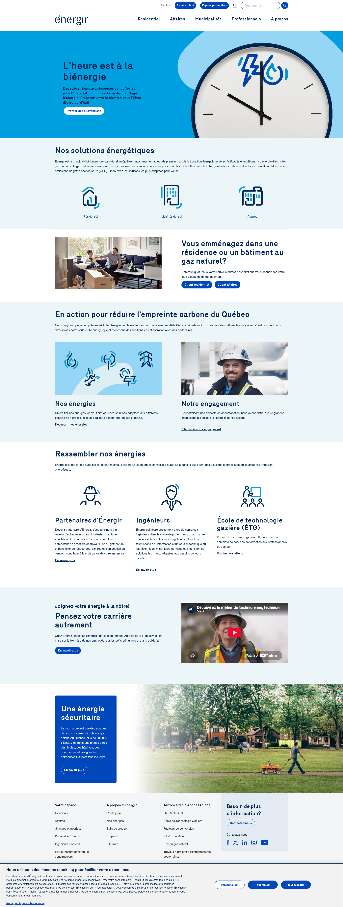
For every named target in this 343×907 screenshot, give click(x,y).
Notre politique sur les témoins (25, 903)
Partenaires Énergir (67, 836)
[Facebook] (228, 843)
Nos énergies (115, 821)
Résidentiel (62, 813)
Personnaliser (229, 885)
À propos (279, 19)
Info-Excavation (174, 836)
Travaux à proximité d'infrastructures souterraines (187, 853)
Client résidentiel (196, 284)
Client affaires (227, 284)
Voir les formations (230, 553)
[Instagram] (254, 843)
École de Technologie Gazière (183, 821)
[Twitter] (235, 843)
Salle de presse (117, 828)
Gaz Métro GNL (174, 813)
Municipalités (208, 19)
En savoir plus (65, 560)
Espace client (185, 5)
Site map (112, 844)
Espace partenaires (214, 5)
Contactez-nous (241, 823)
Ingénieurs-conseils (67, 844)
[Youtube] (264, 843)
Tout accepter (296, 885)
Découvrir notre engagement (201, 429)
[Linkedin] (244, 843)
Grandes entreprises (68, 828)
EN (235, 5)
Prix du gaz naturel (176, 844)
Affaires (60, 821)
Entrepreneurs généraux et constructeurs (72, 853)
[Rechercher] (284, 5)
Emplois (166, 5)
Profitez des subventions (84, 111)
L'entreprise (114, 813)
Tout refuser (262, 885)
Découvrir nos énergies (71, 424)
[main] (171, 885)
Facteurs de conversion (179, 828)
